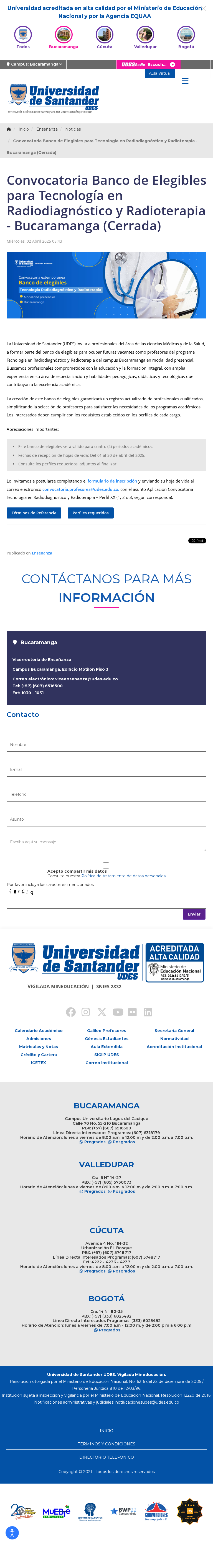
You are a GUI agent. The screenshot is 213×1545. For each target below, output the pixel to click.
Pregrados (95, 1141)
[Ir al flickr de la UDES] (130, 1013)
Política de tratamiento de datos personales (123, 875)
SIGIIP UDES (106, 1055)
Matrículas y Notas (38, 1047)
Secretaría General (174, 1031)
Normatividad (174, 1039)
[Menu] (185, 81)
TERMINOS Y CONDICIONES (106, 1444)
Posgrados (124, 1141)
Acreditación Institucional (174, 1047)
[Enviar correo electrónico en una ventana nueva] (147, 1402)
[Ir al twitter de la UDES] (99, 1013)
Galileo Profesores (106, 1031)
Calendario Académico (39, 1031)
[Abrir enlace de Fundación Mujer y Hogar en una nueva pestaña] (23, 1511)
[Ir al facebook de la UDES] (67, 1013)
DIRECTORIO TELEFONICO (106, 1457)
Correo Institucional (106, 1063)
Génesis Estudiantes (106, 1039)
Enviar (194, 914)
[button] (12, 1532)
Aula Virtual (160, 73)
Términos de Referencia (34, 512)
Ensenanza (42, 553)
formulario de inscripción (112, 481)
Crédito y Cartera (39, 1055)
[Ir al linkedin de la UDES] (145, 1013)
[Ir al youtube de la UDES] (114, 1013)
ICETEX (38, 1063)
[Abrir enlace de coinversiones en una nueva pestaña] (156, 1511)
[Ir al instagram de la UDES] (83, 1013)
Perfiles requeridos (91, 512)
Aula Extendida (107, 1047)
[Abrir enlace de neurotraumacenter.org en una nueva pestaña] (90, 1511)
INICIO (106, 1430)
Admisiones (38, 1039)
